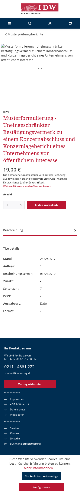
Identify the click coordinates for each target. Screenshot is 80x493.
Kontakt (14, 433)
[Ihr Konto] (49, 23)
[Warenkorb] (70, 23)
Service (14, 428)
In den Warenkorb (46, 205)
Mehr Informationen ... (40, 468)
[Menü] (10, 23)
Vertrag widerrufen (30, 384)
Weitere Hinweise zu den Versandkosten (27, 186)
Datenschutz (17, 409)
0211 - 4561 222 (19, 366)
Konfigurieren (41, 487)
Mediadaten (17, 414)
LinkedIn (15, 438)
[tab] (40, 230)
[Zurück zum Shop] (40, 9)
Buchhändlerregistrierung (25, 443)
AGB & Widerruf (19, 404)
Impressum (16, 399)
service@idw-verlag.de (17, 373)
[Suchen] (30, 23)
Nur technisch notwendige (41, 476)
